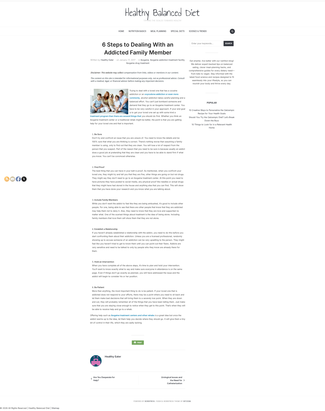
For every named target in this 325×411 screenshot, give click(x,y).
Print (139, 343)
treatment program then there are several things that (115, 116)
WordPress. (150, 401)
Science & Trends (198, 31)
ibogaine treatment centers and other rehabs (133, 315)
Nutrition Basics (137, 31)
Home (121, 31)
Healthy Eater (107, 60)
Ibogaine (145, 60)
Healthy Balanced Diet (162, 12)
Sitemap (55, 408)
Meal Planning (158, 31)
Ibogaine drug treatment (137, 63)
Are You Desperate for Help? (104, 379)
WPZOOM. (187, 401)
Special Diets (177, 31)
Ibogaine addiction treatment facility (167, 60)
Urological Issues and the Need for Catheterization (171, 380)
